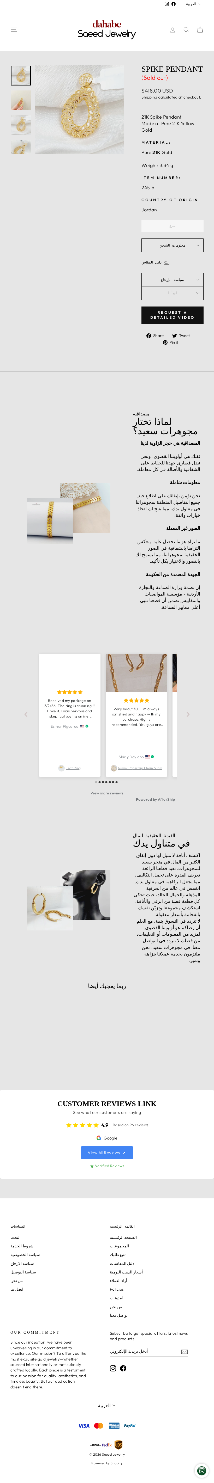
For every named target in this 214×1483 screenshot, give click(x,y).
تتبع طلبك (118, 1254)
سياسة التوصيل (23, 1272)
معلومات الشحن (172, 245)
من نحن (16, 1280)
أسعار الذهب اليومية (126, 1272)
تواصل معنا (119, 1315)
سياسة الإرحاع (172, 279)
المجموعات (119, 1245)
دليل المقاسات (122, 1263)
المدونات (117, 1297)
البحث (15, 1237)
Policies (117, 1289)
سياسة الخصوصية (25, 1254)
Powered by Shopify (106, 1463)
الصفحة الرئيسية (123, 1237)
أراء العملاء (118, 1280)
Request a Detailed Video (172, 315)
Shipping (149, 97)
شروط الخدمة (21, 1245)
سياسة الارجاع (22, 1263)
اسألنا (172, 293)
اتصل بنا (16, 1289)
